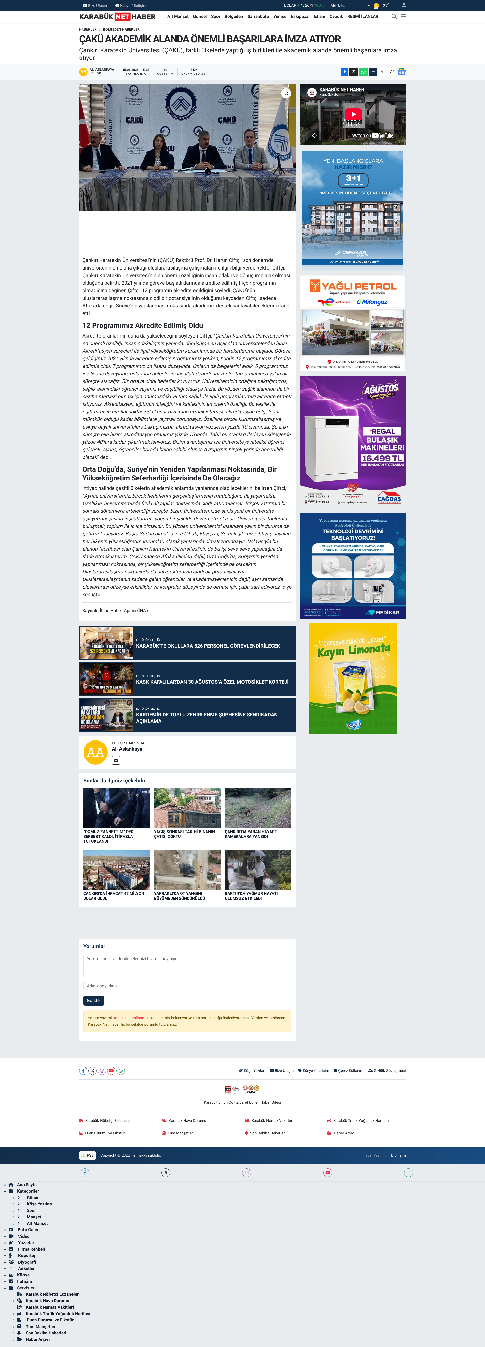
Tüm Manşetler (180, 1133)
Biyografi (26, 1262)
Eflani (319, 16)
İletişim (24, 1281)
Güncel (200, 16)
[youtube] (327, 1172)
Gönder (94, 1000)
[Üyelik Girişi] (402, 5)
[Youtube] (111, 1071)
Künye (23, 1274)
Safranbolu (258, 16)
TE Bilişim (397, 1155)
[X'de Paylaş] (353, 72)
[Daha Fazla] (373, 72)
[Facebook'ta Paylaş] (344, 72)
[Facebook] (83, 1071)
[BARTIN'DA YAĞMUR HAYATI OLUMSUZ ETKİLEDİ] (258, 869)
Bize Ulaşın (97, 5)
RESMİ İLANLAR (362, 16)
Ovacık (336, 16)
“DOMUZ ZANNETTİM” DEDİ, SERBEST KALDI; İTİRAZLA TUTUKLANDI (109, 836)
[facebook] (85, 1172)
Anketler (26, 1268)
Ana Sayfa (27, 1184)
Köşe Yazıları (254, 1070)
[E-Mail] (116, 760)
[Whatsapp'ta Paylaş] (363, 72)
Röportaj (26, 1255)
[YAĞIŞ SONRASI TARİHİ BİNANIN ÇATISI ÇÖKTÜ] (187, 807)
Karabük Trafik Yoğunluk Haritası (361, 1120)
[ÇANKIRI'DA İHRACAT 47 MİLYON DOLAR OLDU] (116, 869)
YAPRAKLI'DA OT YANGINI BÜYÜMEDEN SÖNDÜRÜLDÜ (179, 896)
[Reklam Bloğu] (352, 210)
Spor (215, 16)
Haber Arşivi (344, 1133)
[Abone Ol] (401, 71)
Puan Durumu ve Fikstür (105, 1133)
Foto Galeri (28, 1229)
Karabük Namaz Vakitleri (272, 1120)
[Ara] (394, 16)
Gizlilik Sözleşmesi (390, 1070)
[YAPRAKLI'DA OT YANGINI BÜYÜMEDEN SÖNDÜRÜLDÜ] (187, 869)
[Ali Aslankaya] (95, 752)
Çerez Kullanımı (351, 1070)
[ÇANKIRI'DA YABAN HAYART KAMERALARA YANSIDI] (258, 807)
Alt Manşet (178, 16)
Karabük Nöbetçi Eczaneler (108, 1120)
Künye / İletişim (133, 5)
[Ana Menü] (403, 16)
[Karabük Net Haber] (117, 16)
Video (23, 1236)
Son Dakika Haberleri (268, 1133)
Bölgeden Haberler (121, 29)
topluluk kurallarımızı (132, 1018)
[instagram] (246, 1172)
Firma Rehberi (31, 1249)
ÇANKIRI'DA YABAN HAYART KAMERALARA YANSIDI (251, 834)
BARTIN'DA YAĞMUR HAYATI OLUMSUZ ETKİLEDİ (251, 896)
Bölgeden (234, 16)
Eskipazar (300, 16)
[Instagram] (102, 1071)
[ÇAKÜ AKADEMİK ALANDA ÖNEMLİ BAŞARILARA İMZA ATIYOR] (187, 147)
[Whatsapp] (120, 1071)
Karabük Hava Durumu (187, 1120)
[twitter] (165, 1172)
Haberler (88, 29)
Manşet (33, 1216)
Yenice (279, 16)
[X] (92, 1071)
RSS (90, 1155)
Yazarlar (25, 1242)
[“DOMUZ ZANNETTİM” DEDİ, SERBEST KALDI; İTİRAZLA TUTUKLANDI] (116, 807)
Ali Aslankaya (127, 749)
